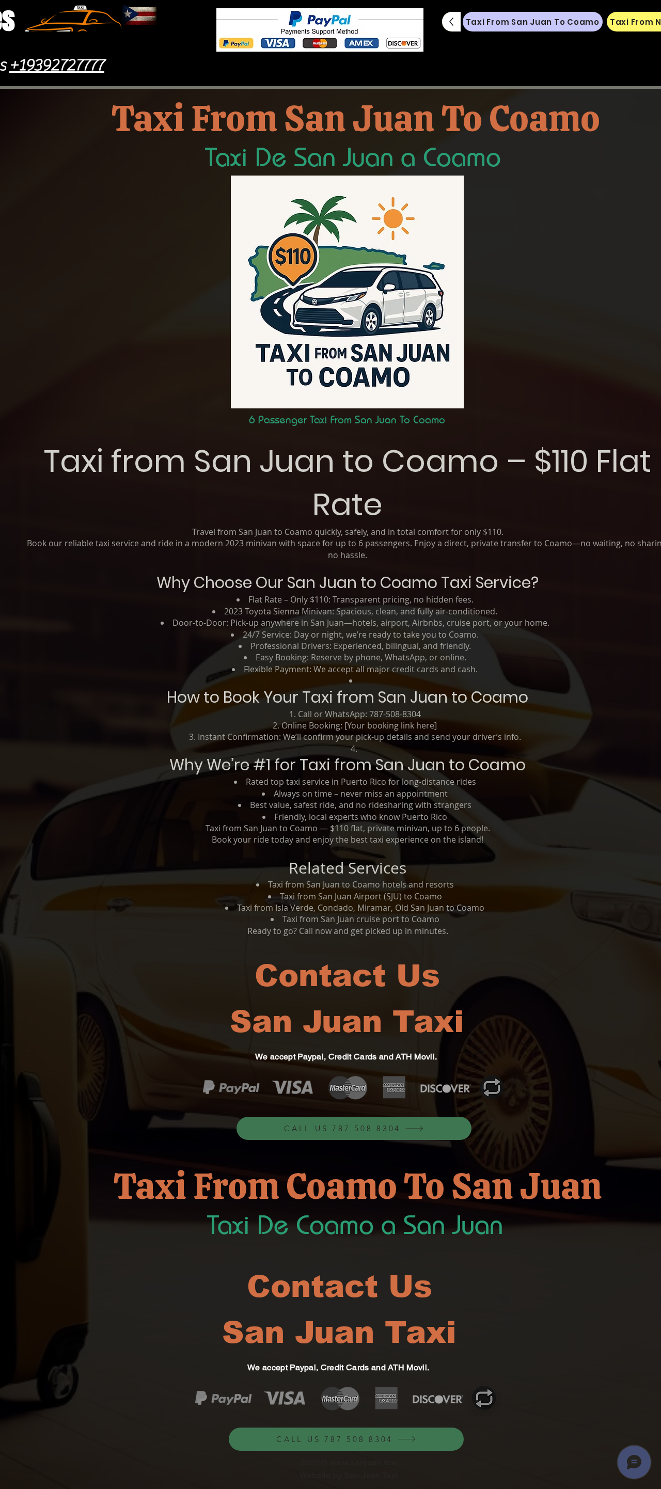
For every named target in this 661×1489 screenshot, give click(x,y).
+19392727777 (56, 65)
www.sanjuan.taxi (363, 1462)
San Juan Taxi (371, 1475)
